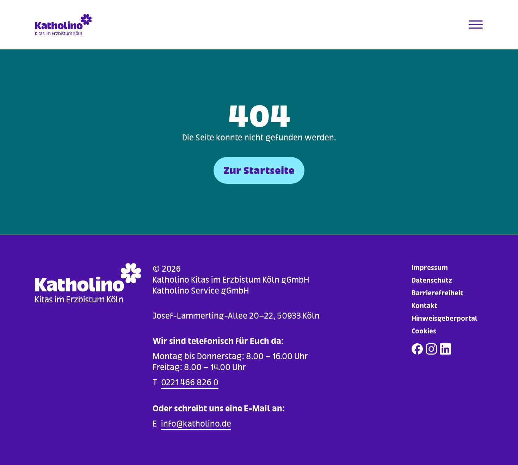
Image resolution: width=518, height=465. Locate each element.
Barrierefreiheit (437, 293)
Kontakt (424, 305)
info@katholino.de (196, 423)
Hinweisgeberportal (444, 318)
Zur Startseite (259, 170)
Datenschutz (432, 280)
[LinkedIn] (445, 349)
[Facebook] (417, 349)
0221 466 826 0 (189, 382)
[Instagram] (431, 349)
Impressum (430, 267)
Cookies (424, 331)
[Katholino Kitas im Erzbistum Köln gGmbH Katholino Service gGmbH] (91, 24)
